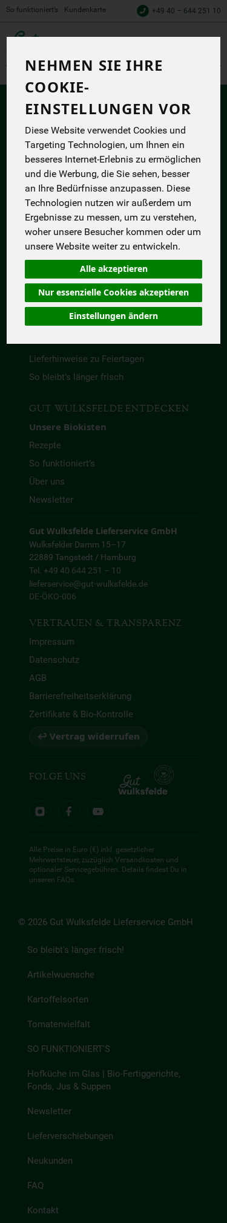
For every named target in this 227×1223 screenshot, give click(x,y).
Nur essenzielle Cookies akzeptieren (113, 292)
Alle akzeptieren (114, 269)
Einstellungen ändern (113, 316)
